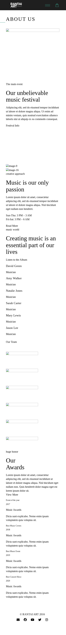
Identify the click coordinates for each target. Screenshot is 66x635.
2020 (8, 581)
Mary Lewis (13, 315)
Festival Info (12, 125)
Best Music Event (13, 551)
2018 (8, 529)
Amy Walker (14, 278)
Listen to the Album (16, 259)
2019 (8, 555)
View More (12, 494)
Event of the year (12, 500)
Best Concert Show (13, 577)
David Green (14, 266)
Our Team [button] (11, 341)
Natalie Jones (14, 290)
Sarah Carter (13, 303)
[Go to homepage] (26, 5)
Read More (12, 225)
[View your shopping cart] (57, 5)
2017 (8, 504)
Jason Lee (12, 328)
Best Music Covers (13, 526)
